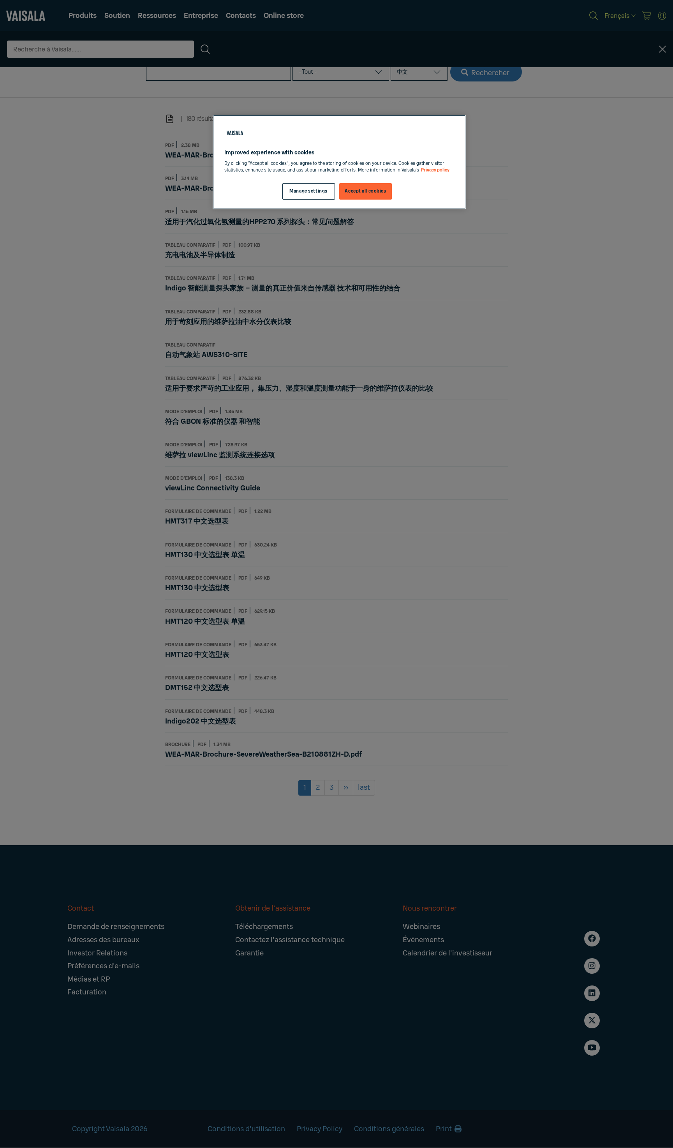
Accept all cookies (365, 191)
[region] (339, 162)
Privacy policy (435, 170)
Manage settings (308, 191)
